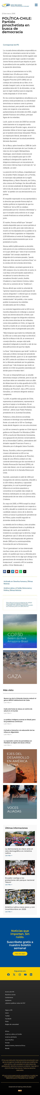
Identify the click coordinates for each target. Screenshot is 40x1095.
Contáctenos (9, 997)
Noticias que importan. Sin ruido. (20, 934)
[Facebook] (8, 974)
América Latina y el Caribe (13, 588)
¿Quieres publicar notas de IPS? (15, 1003)
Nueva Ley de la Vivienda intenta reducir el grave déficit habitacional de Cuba (20, 699)
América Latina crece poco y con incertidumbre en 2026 (20, 908)
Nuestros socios (10, 994)
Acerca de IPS (9, 992)
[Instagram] (19, 974)
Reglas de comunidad (12, 1024)
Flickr (7, 1021)
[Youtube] (25, 974)
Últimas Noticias (15, 590)
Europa (7, 1042)
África (7, 1031)
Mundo (7, 1048)
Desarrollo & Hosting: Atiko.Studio (20, 1087)
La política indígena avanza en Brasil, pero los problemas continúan (19, 720)
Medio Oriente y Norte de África (15, 1045)
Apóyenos (8, 1000)
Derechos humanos (20, 581)
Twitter (7, 1016)
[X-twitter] (14, 974)
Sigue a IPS (8, 1010)
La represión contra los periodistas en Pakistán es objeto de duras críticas (18, 742)
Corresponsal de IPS (11, 45)
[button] (4, 571)
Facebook (8, 1018)
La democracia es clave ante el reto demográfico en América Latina (19, 851)
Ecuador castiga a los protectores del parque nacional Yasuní (19, 880)
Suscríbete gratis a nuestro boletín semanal (20, 945)
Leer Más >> (7, 702)
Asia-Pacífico (9, 1040)
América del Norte (11, 1037)
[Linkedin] (31, 974)
